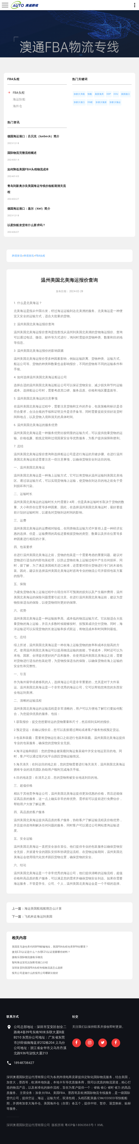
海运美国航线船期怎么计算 (43, 908)
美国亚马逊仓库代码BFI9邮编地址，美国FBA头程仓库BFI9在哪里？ (50, 946)
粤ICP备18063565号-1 (81, 1125)
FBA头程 (19, 92)
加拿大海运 (115, 102)
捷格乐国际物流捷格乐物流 (27, 957)
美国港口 (125, 94)
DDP (109, 94)
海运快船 (19, 99)
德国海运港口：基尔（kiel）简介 (28, 208)
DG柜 (90, 102)
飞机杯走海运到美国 (38, 916)
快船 (90, 94)
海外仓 (17, 106)
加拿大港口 (79, 102)
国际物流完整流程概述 (22, 152)
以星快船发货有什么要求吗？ (26, 225)
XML (100, 1125)
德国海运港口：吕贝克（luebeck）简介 (33, 136)
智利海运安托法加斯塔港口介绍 (30, 962)
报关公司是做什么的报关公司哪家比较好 (35, 972)
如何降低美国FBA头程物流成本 (28, 169)
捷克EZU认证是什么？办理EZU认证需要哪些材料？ (41, 951)
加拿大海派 (101, 102)
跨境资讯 (17, 255)
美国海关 (99, 94)
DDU (116, 94)
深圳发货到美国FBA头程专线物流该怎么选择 (37, 967)
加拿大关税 (79, 94)
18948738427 (24, 1063)
